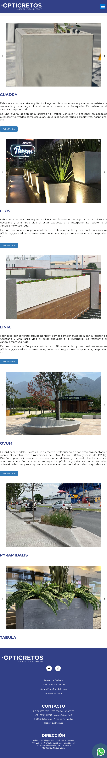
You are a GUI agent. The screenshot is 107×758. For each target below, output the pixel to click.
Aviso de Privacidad (63, 719)
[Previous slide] (2, 55)
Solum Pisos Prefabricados (53, 689)
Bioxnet (59, 723)
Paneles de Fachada (53, 680)
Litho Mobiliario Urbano (53, 684)
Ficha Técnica (9, 129)
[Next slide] (104, 55)
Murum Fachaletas (53, 693)
